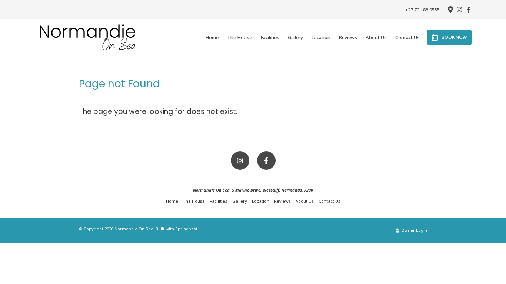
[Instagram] (459, 10)
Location (321, 37)
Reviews (348, 37)
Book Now (454, 37)
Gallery (295, 37)
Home (212, 37)
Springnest (186, 228)
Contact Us (407, 37)
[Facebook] (469, 10)
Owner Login (413, 230)
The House (239, 37)
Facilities (269, 37)
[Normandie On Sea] (88, 37)
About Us (376, 37)
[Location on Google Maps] (450, 9)
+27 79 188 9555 (422, 9)
